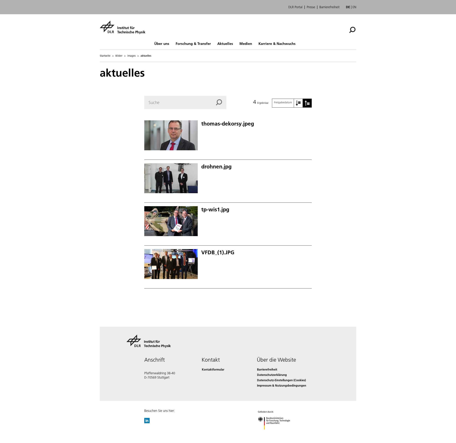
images (131, 55)
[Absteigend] (307, 103)
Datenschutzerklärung (272, 375)
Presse (311, 7)
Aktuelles (225, 43)
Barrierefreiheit (329, 7)
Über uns (161, 43)
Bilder (118, 55)
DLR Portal (295, 7)
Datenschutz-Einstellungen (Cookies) (281, 380)
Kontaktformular (213, 369)
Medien (245, 43)
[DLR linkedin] (147, 422)
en (354, 7)
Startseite (105, 55)
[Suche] (352, 29)
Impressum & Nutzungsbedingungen (281, 385)
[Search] (221, 102)
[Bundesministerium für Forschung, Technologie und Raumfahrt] (277, 433)
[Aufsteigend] (298, 103)
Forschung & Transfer (193, 43)
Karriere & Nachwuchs (277, 43)
